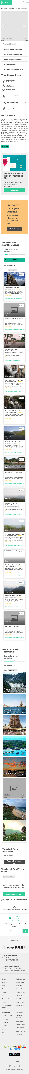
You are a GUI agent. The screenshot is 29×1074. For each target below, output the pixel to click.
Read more (8, 295)
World (2, 8)
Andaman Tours (20, 1002)
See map (18, 289)
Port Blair (4, 1039)
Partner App (19, 1034)
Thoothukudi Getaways (9, 64)
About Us (4, 982)
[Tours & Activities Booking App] (14, 1054)
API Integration (20, 1028)
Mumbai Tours (20, 989)
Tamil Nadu (11, 8)
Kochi (3, 1032)
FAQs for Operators (21, 1031)
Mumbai (4, 1026)
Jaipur (4, 1029)
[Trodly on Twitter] (19, 1065)
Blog (3, 985)
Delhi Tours (19, 985)
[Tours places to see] (6, 2)
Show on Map (14, 190)
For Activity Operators (19, 1017)
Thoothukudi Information (10, 44)
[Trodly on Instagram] (14, 1065)
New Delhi (5, 1019)
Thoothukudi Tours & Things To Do (13, 69)
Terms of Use (9, 1069)
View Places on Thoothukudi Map (12, 54)
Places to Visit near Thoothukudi (12, 59)
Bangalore (5, 1022)
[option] (14, 947)
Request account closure (7, 1006)
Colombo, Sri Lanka (7, 1016)
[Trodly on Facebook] (10, 1065)
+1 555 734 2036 (16, 960)
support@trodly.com (13, 959)
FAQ (3, 995)
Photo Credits (6, 999)
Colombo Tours (20, 982)
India (6, 8)
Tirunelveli (17, 8)
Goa (3, 1036)
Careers (4, 1002)
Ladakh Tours (20, 1005)
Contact (4, 992)
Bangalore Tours (20, 992)
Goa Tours (19, 995)
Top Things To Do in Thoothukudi (12, 49)
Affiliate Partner (20, 1021)
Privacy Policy (20, 1069)
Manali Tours (19, 999)
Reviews (4, 989)
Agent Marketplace (21, 1024)
